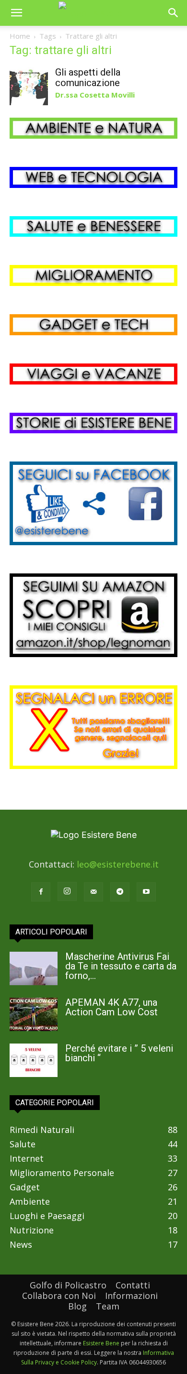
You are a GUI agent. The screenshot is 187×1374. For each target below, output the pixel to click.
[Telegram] (119, 891)
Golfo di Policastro (68, 1285)
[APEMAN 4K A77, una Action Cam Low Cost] (34, 1014)
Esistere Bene (101, 1343)
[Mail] (93, 891)
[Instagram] (67, 891)
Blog (77, 1306)
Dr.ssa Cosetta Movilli (95, 94)
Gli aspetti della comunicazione (87, 77)
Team (107, 1306)
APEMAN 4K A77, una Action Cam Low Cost (111, 1007)
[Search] (173, 13)
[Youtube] (146, 891)
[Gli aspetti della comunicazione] (29, 86)
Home (20, 36)
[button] (16, 13)
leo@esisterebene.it (118, 864)
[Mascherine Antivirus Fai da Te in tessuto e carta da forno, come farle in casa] (34, 968)
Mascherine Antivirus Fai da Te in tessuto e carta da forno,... (120, 966)
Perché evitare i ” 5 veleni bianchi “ (119, 1053)
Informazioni (131, 1295)
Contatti (133, 1285)
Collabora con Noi (59, 1295)
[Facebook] (40, 891)
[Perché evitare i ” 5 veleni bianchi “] (34, 1060)
